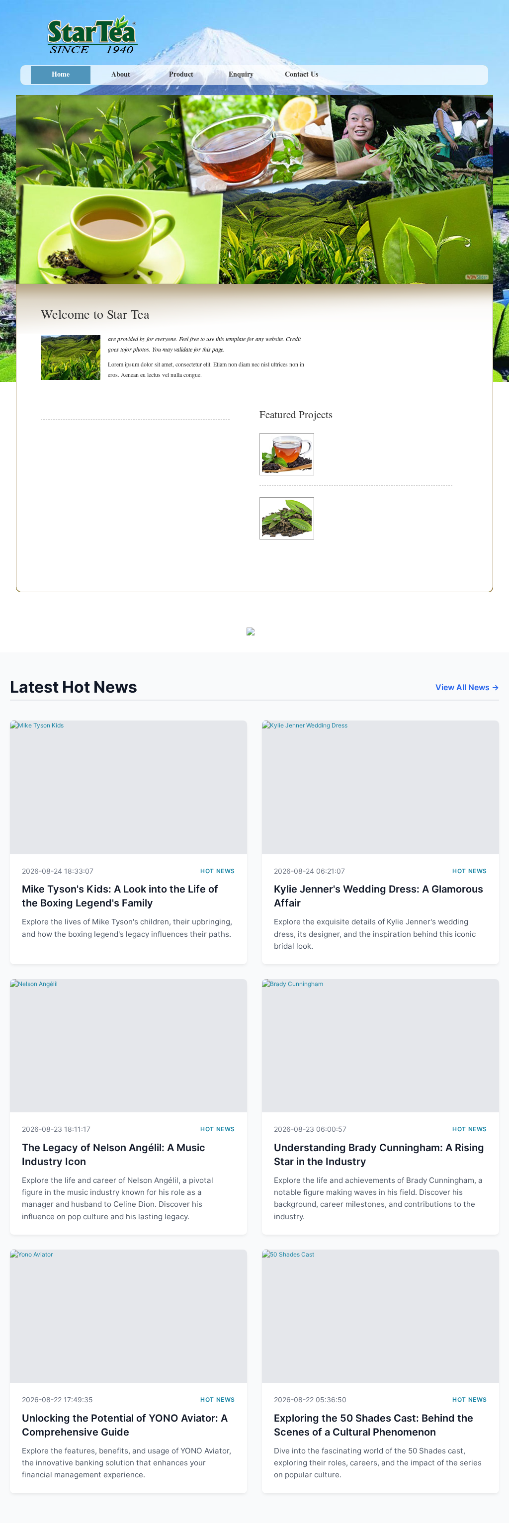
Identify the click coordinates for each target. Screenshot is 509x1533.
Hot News (217, 871)
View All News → (467, 687)
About (120, 74)
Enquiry (241, 74)
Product (181, 74)
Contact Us (301, 74)
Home (61, 74)
